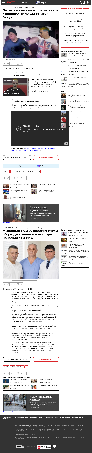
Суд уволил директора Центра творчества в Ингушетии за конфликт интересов (18, 381)
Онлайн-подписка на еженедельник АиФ (71, 417)
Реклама (41, 417)
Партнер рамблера (30, 446)
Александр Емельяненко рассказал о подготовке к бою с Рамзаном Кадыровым (19, 197)
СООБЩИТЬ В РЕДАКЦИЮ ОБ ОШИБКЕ (24, 422)
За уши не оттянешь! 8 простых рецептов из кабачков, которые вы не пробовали (78, 240)
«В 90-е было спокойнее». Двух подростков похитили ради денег (77, 78)
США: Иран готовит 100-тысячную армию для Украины (77, 112)
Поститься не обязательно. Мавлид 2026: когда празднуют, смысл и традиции (75, 35)
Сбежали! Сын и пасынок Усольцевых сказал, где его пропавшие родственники (78, 61)
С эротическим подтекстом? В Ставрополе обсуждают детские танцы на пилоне (34, 149)
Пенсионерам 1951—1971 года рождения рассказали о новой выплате (76, 125)
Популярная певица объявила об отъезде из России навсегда (76, 106)
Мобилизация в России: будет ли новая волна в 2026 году (77, 118)
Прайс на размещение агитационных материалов (49, 420)
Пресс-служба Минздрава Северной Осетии (24, 280)
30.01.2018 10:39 (7, 7)
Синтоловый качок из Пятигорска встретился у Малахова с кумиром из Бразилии (20, 186)
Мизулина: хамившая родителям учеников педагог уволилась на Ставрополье (19, 387)
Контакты (30, 420)
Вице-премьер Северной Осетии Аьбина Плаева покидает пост (48, 386)
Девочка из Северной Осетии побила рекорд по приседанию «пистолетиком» (47, 191)
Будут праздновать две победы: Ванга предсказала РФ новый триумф (77, 95)
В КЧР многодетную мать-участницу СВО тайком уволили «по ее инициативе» (48, 381)
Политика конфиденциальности (75, 420)
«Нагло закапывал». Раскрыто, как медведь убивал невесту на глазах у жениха (78, 85)
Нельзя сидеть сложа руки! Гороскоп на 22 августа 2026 (75, 20)
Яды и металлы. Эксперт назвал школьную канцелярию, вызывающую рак (77, 246)
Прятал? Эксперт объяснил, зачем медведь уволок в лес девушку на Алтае (78, 263)
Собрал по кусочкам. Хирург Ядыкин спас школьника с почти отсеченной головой (78, 252)
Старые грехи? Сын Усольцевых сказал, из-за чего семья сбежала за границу (78, 257)
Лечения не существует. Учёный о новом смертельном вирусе (77, 54)
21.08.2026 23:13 (7, 228)
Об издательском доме (21, 417)
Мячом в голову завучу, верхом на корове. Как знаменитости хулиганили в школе (75, 13)
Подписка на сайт (20, 420)
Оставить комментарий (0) (46, 157)
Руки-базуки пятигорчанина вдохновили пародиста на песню (48, 185)
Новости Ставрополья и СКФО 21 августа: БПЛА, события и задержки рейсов (75, 28)
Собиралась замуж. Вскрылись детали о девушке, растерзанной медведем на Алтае (77, 67)
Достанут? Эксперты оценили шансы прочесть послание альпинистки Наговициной (78, 73)
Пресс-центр (33, 417)
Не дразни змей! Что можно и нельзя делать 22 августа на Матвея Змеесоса (75, 42)
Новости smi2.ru (8, 222)
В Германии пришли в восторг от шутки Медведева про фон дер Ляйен (78, 100)
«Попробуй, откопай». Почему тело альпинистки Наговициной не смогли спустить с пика (78, 234)
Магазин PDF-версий (52, 417)
